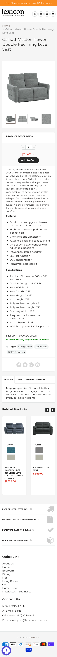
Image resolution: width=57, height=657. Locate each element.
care (19, 379)
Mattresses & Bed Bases (16, 591)
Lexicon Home (32, 637)
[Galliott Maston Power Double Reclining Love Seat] (28, 88)
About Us (8, 563)
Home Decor (10, 588)
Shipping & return (35, 379)
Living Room (25, 346)
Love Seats (41, 346)
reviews (8, 379)
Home (6, 25)
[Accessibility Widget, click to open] (6, 650)
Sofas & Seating (16, 352)
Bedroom (8, 570)
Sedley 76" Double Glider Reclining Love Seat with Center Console (14, 473)
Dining (6, 574)
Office (5, 584)
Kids (4, 577)
